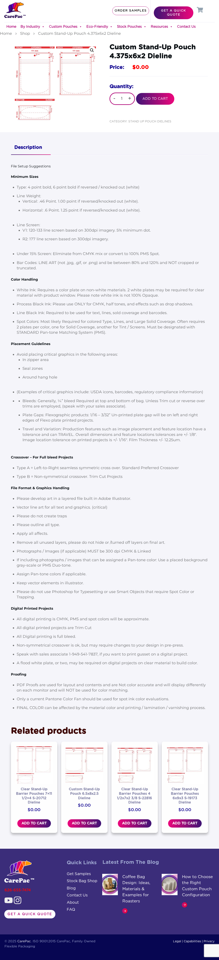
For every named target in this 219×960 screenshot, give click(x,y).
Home (11, 26)
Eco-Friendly (97, 26)
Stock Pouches (129, 26)
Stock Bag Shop (82, 881)
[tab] (31, 148)
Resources (159, 26)
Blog (71, 888)
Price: (117, 67)
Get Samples (79, 874)
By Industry (30, 26)
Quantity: (121, 86)
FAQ (71, 910)
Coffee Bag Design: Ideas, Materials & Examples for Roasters (136, 889)
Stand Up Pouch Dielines (149, 121)
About (73, 903)
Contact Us (186, 26)
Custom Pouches (63, 26)
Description (28, 147)
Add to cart (155, 98)
